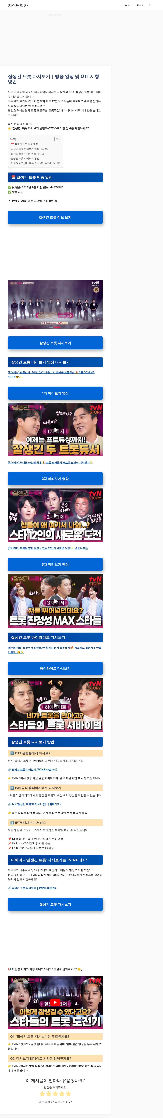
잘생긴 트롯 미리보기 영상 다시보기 (30, 148)
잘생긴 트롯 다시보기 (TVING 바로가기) (34, 769)
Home (127, 5)
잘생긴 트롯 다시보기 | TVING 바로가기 (34, 888)
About (140, 5)
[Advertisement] (55, 39)
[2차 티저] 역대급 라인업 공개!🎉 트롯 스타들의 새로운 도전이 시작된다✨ (50, 462)
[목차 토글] (56, 139)
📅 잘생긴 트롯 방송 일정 (24, 144)
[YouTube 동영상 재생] (55, 1002)
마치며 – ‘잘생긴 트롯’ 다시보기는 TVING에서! (35, 163)
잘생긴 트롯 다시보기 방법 (25, 158)
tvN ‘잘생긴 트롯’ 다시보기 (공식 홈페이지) (36, 804)
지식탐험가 (18, 5)
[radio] (42, 1094)
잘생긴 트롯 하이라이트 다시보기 (28, 153)
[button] (150, 5)
